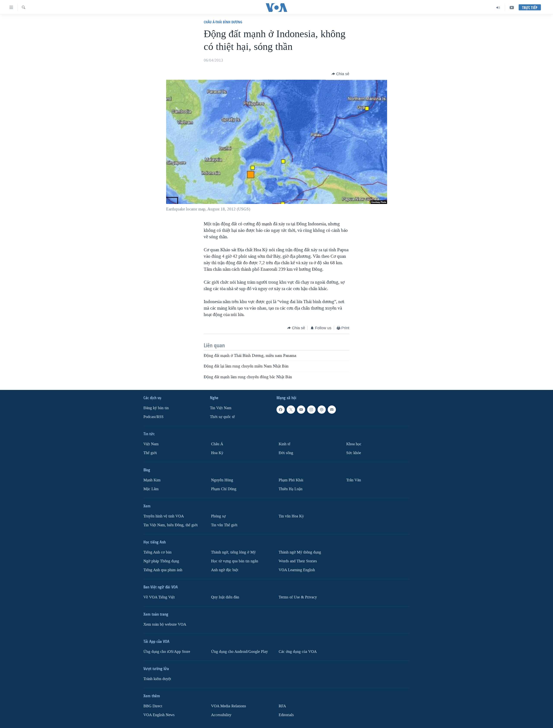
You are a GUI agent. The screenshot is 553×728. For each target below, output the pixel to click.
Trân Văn (353, 480)
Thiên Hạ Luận (290, 488)
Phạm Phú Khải (291, 480)
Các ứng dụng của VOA (298, 651)
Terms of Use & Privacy (298, 597)
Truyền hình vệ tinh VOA (163, 516)
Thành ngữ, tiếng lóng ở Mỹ (233, 552)
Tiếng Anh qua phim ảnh (162, 569)
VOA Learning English (297, 569)
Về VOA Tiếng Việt (159, 597)
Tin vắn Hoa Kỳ (291, 516)
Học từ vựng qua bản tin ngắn (234, 561)
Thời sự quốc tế (222, 416)
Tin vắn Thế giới (224, 525)
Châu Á (217, 444)
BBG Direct (152, 706)
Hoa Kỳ (217, 452)
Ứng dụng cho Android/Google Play (239, 651)
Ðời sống (286, 452)
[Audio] (498, 7)
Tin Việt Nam (220, 407)
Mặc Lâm (151, 488)
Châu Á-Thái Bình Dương (223, 21)
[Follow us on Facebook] (280, 409)
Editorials (286, 714)
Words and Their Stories (298, 561)
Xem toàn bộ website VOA (164, 624)
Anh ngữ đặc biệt (224, 569)
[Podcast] (322, 409)
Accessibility (221, 714)
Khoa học (353, 444)
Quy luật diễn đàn (225, 597)
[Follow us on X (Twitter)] (291, 409)
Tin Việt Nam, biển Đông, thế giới (170, 525)
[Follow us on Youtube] (301, 409)
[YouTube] (512, 7)
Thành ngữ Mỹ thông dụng (300, 552)
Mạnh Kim (151, 480)
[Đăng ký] (332, 409)
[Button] (340, 74)
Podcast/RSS (153, 416)
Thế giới (150, 452)
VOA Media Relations (228, 706)
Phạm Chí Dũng (223, 488)
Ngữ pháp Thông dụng (161, 561)
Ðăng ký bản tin (156, 407)
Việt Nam (151, 444)
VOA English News (159, 714)
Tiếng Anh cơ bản (157, 552)
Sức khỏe (353, 452)
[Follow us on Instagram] (311, 409)
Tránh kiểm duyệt (157, 678)
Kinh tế (284, 444)
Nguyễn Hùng (222, 480)
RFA (282, 706)
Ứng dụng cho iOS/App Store (166, 651)
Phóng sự (218, 516)
